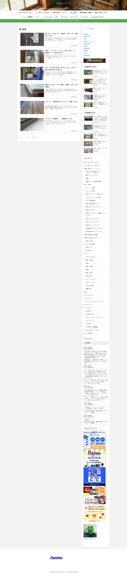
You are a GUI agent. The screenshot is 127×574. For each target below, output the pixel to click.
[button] (106, 28)
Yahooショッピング (89, 41)
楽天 (84, 39)
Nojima (86, 46)
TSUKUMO (87, 43)
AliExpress (86, 55)
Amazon (85, 34)
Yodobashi (86, 36)
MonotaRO (86, 48)
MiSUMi (85, 50)
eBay (85, 53)
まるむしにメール (88, 538)
